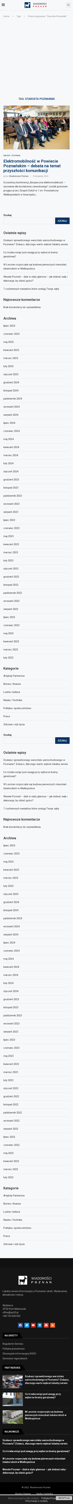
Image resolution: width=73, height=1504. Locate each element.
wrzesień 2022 (11, 1120)
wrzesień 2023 (11, 1023)
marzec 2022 (10, 1169)
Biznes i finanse (12, 1203)
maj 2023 (8, 1055)
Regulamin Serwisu (13, 1344)
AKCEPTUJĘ (64, 1498)
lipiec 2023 (9, 1039)
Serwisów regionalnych (15, 1358)
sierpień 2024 (10, 934)
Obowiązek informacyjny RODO (19, 1353)
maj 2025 (8, 861)
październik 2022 (12, 1112)
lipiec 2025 (9, 845)
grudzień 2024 (11, 902)
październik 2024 (12, 918)
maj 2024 (8, 958)
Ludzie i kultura (11, 1211)
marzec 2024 (10, 975)
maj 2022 (8, 1153)
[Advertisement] (36, 57)
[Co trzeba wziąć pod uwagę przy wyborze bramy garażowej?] (13, 1399)
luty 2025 (8, 885)
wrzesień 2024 (11, 926)
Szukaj (7, 734)
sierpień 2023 (10, 1031)
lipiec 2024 (9, 942)
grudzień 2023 (11, 999)
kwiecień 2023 (11, 1064)
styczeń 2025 (10, 894)
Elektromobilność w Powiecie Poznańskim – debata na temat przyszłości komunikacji (32, 166)
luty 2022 (8, 1177)
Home (6, 16)
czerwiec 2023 (11, 1047)
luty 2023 (8, 1080)
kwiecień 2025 (11, 869)
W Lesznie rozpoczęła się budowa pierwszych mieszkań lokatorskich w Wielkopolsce (45, 1415)
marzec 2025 (10, 877)
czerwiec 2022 (11, 1145)
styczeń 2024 (10, 991)
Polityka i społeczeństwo (17, 1227)
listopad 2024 (10, 910)
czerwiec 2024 (11, 950)
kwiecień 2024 (11, 966)
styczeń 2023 (10, 1088)
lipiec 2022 (9, 1136)
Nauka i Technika (11, 155)
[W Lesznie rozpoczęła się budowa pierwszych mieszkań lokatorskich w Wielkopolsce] (13, 1417)
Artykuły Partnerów (14, 1195)
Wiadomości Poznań (19, 176)
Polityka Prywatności (52, 1498)
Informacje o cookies (36, 1501)
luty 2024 (8, 983)
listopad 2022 (10, 1104)
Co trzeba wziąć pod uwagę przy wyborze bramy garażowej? (36, 1451)
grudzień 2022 (11, 1096)
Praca (6, 1236)
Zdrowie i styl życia (14, 1244)
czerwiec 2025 (11, 853)
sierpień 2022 (10, 1128)
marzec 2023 (10, 1072)
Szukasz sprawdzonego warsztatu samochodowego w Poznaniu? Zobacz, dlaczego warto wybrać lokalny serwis (47, 1379)
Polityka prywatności (14, 1349)
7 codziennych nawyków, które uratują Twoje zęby (31, 808)
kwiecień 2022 (11, 1161)
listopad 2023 (10, 1007)
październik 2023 (12, 1015)
